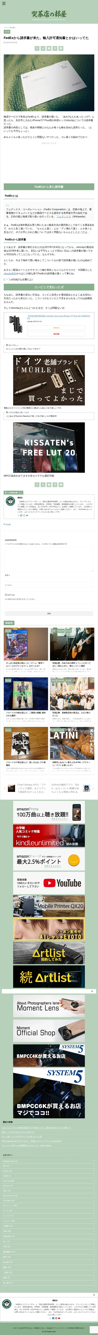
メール (8, 585)
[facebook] (43, 48)
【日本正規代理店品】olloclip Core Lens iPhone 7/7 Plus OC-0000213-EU (58, 317)
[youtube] (27, 516)
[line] (61, 48)
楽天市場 (56, 334)
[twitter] (37, 48)
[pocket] (49, 48)
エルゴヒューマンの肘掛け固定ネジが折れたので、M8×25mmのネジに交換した (36, 1128)
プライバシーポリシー (60, 1328)
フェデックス (64, 216)
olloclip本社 (10, 273)
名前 (7, 575)
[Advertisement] (49, 164)
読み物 (8, 524)
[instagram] (24, 516)
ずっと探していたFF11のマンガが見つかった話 (22, 1136)
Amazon (56, 328)
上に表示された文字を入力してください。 (21, 599)
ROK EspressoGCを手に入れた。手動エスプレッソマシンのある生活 (31, 1141)
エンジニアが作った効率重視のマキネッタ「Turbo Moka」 (27, 1145)
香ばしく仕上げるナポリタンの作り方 (18, 1132)
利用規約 (71, 1328)
